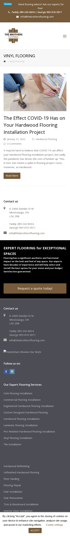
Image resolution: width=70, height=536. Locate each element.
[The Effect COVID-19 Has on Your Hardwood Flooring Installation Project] (35, 92)
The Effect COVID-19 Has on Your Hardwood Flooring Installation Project (34, 125)
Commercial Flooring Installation (22, 399)
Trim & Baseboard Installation (21, 504)
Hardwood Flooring (46, 139)
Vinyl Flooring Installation (18, 438)
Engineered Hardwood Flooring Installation (29, 406)
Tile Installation (12, 444)
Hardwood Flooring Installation (22, 418)
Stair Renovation (13, 498)
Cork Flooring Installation (18, 393)
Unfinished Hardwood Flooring (21, 472)
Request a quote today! (35, 288)
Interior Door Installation (18, 510)
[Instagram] (12, 371)
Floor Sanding (11, 478)
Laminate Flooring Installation (21, 425)
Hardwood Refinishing (17, 466)
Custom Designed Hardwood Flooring (26, 412)
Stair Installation (13, 491)
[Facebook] (6, 371)
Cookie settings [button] (54, 524)
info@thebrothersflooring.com (27, 233)
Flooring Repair (12, 485)
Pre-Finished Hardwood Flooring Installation (29, 431)
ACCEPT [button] (35, 530)
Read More (12, 175)
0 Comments (14, 143)
